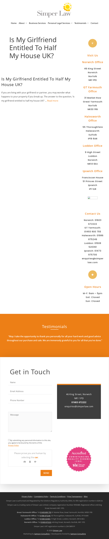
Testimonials (80, 23)
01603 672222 (46, 522)
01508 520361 (45, 519)
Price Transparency (74, 496)
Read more (52, 100)
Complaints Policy (41, 496)
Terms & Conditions (58, 496)
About (22, 23)
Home (14, 23)
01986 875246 (45, 515)
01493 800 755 (92, 231)
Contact (94, 23)
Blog (85, 496)
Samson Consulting (42, 534)
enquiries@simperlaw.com (79, 406)
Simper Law (57, 530)
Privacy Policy (13, 445)
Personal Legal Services (59, 23)
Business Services (37, 23)
